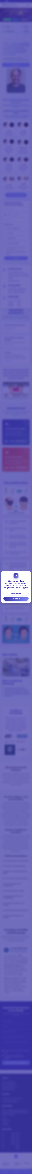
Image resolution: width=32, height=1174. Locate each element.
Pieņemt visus (16, 598)
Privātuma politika (21, 589)
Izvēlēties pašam (16, 593)
